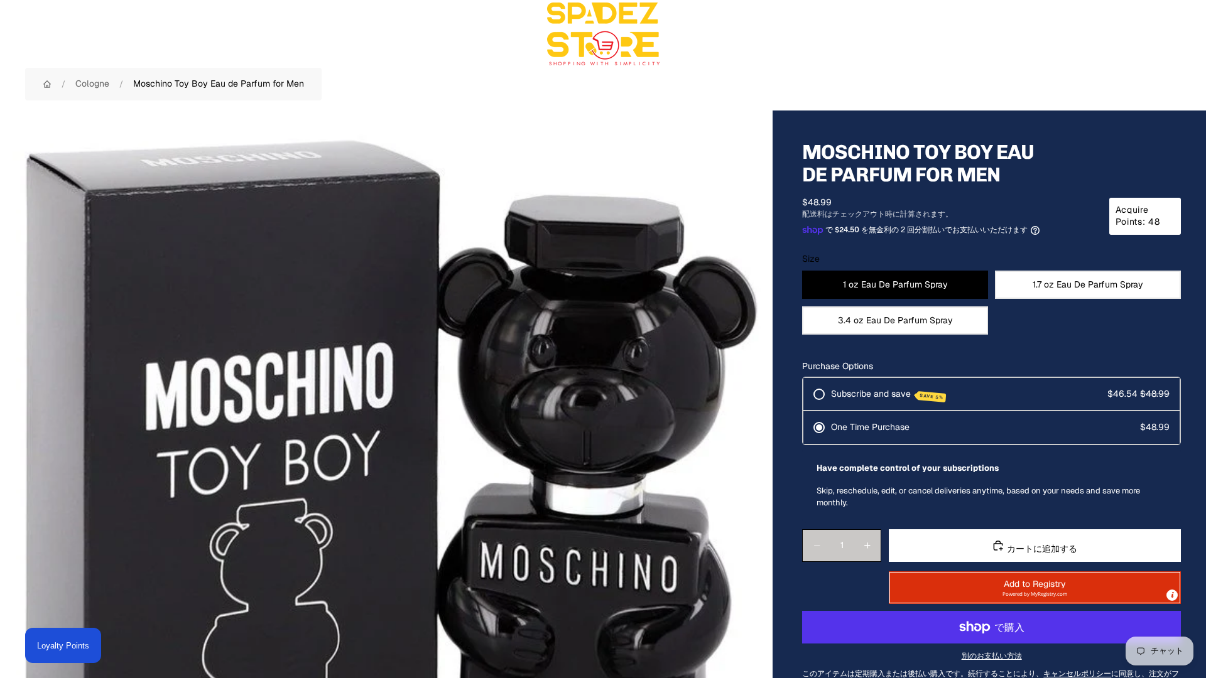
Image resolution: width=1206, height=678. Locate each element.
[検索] (1113, 34)
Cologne (92, 83)
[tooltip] (1172, 595)
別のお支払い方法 (992, 655)
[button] (1035, 587)
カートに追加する (1040, 548)
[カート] (1167, 34)
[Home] (47, 84)
